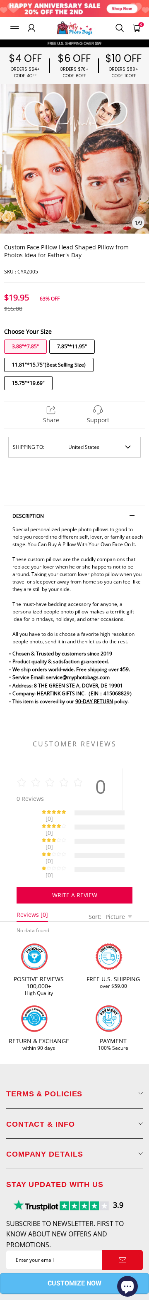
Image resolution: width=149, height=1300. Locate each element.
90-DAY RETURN (94, 701)
